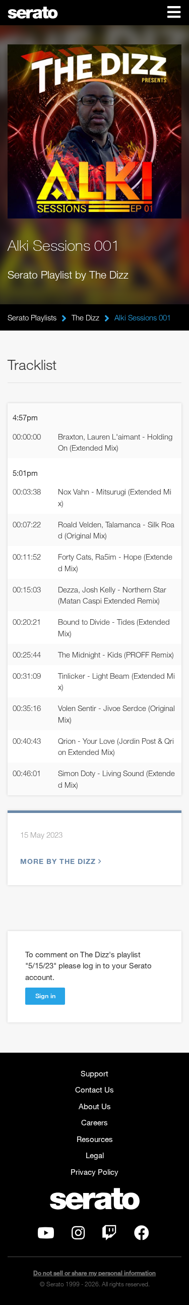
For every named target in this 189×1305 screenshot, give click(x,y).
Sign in (45, 996)
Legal (95, 1155)
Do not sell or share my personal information (94, 1273)
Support (94, 1073)
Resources (95, 1139)
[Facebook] (141, 1235)
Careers (94, 1122)
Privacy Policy (94, 1171)
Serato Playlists (32, 317)
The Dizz (85, 317)
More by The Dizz (58, 861)
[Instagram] (78, 1235)
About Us (95, 1106)
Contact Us (94, 1089)
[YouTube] (45, 1235)
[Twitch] (109, 1235)
